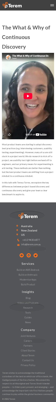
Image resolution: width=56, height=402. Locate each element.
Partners (28, 345)
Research (28, 307)
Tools (28, 312)
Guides (28, 317)
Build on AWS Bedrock (28, 269)
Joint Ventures (28, 336)
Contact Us (28, 360)
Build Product (28, 284)
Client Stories (28, 350)
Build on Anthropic (28, 274)
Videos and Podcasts (28, 302)
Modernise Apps (28, 279)
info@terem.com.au (31, 244)
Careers (28, 340)
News (28, 322)
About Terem (28, 355)
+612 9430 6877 (31, 240)
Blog (28, 298)
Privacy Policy (28, 365)
